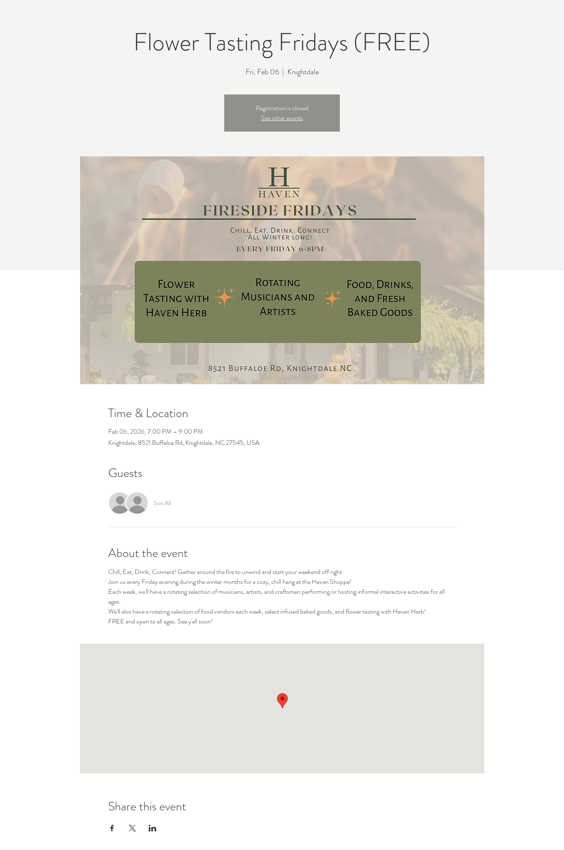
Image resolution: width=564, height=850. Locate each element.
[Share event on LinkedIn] (152, 828)
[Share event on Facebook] (112, 828)
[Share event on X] (132, 828)
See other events (282, 118)
